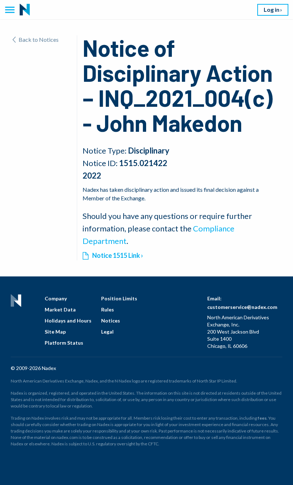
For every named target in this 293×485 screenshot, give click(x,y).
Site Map (55, 332)
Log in (271, 9)
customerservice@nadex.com (242, 307)
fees (262, 418)
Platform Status (64, 343)
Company (56, 298)
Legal (107, 332)
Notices (110, 321)
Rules (107, 309)
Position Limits (119, 298)
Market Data (60, 309)
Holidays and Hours (68, 321)
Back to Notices (39, 39)
